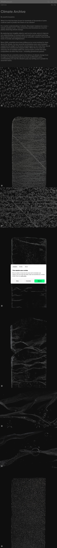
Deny (17, 281)
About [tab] (26, 266)
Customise (28, 281)
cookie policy (23, 276)
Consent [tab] (15, 266)
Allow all (39, 281)
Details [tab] (20, 266)
